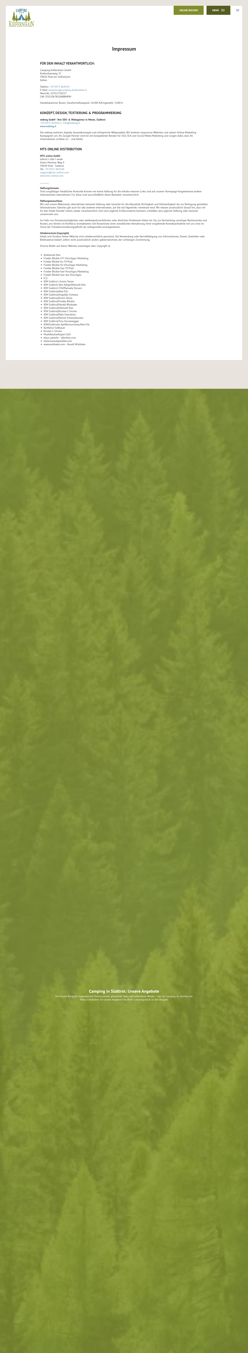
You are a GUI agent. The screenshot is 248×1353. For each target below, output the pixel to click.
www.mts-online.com (51, 175)
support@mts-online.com (54, 172)
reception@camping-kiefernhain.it (67, 90)
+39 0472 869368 (54, 169)
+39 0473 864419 (59, 86)
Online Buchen (188, 10)
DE (237, 10)
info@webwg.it (71, 123)
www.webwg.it (48, 126)
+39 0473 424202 (50, 123)
